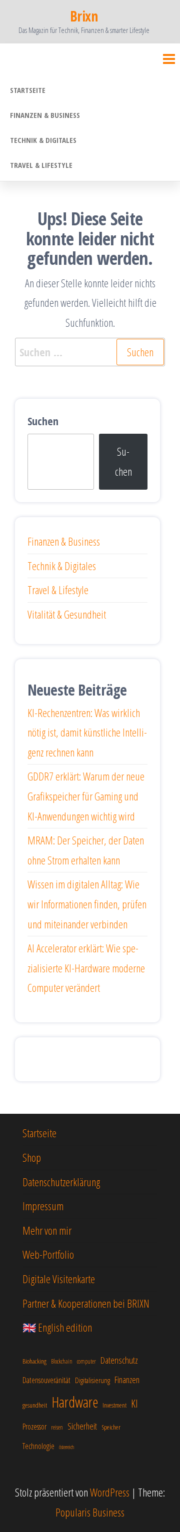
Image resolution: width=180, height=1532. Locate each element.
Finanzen (127, 1380)
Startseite (28, 90)
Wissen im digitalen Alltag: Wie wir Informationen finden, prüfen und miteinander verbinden (87, 903)
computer (86, 1361)
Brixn (84, 15)
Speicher (111, 1427)
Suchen (43, 420)
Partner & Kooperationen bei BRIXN (86, 1303)
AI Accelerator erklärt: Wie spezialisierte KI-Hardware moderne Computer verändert (86, 967)
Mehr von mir (47, 1230)
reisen (57, 1427)
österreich (66, 1447)
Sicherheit (82, 1426)
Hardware (75, 1402)
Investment (114, 1405)
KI (134, 1403)
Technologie (38, 1446)
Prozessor (34, 1426)
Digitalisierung (92, 1380)
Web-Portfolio (48, 1254)
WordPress (110, 1492)
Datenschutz (119, 1360)
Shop (31, 1157)
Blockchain (61, 1361)
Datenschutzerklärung (61, 1181)
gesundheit (34, 1405)
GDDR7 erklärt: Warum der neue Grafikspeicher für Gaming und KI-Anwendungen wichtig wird (86, 795)
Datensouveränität (46, 1380)
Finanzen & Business (45, 115)
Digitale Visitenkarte (58, 1278)
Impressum (43, 1205)
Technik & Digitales (43, 140)
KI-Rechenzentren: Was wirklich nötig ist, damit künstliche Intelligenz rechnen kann (87, 732)
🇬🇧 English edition (57, 1327)
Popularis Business (90, 1512)
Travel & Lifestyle (41, 165)
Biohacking (34, 1361)
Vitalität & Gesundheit (67, 614)
